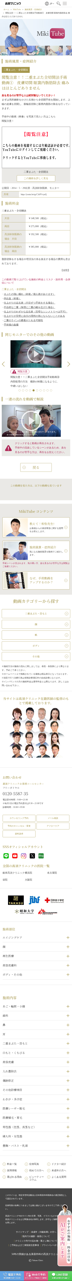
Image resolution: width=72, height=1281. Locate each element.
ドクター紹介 (59, 1164)
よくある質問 (59, 1177)
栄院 (5, 879)
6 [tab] (37, 391)
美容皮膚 (8, 1062)
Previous (4, 364)
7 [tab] (41, 391)
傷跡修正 (8, 1081)
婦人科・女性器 (12, 1136)
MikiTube (17, 9)
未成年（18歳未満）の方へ (43, 1232)
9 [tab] (48, 391)
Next (67, 364)
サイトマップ (22, 1232)
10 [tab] (51, 391)
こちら (52, 116)
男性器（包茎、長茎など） (19, 1127)
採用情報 (12, 1170)
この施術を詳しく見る (36, 178)
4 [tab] (31, 391)
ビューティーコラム (36, 1178)
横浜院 (28, 873)
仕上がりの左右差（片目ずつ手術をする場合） (29, 303)
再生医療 (8, 956)
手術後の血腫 (11, 324)
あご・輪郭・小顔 (14, 1006)
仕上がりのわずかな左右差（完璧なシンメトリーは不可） (35, 311)
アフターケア (53, 826)
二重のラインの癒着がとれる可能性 (23, 320)
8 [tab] (44, 391)
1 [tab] (20, 391)
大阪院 (28, 879)
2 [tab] (24, 391)
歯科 (5, 1016)
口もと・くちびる (14, 1053)
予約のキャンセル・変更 (19, 826)
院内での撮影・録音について (36, 1236)
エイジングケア (12, 937)
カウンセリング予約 (19, 818)
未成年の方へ (59, 1170)
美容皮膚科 (10, 965)
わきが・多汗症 (12, 1099)
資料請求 (19, 834)
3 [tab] (27, 391)
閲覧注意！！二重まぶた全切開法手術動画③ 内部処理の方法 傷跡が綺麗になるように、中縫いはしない (36, 381)
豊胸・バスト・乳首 (15, 1146)
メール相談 (53, 818)
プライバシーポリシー (52, 1245)
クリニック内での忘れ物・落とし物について (36, 1241)
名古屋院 (52, 873)
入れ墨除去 (10, 1071)
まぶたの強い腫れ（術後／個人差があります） (29, 294)
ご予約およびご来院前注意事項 (24, 1245)
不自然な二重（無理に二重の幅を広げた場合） (29, 307)
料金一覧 (12, 1164)
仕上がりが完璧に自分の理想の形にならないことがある (34, 316)
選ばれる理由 (14, 1177)
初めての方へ (36, 1170)
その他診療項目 (12, 1090)
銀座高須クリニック (14, 873)
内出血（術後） (12, 298)
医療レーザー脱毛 (14, 1108)
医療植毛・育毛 (12, 1118)
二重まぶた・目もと (15, 1043)
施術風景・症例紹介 (33, 9)
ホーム (6, 9)
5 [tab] (34, 391)
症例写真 (34, 1164)
